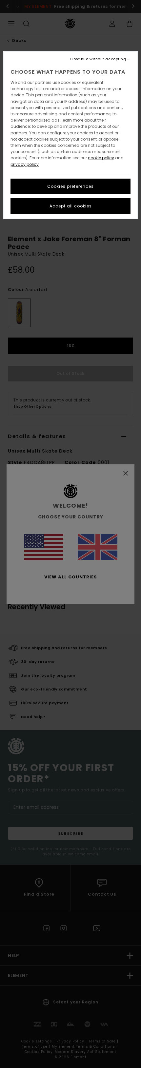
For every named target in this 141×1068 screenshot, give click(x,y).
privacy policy (24, 164)
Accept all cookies (71, 206)
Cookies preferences (70, 186)
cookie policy (101, 158)
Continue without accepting (98, 59)
